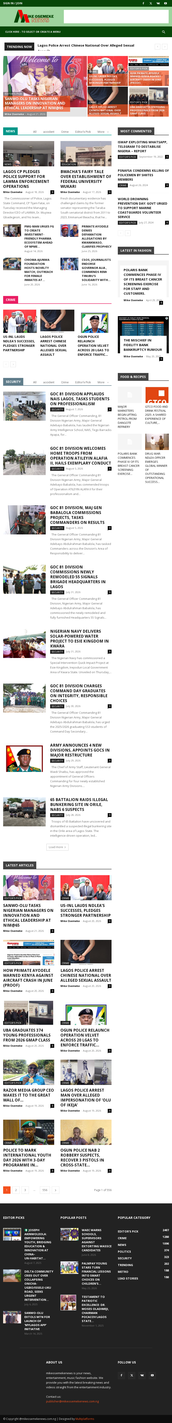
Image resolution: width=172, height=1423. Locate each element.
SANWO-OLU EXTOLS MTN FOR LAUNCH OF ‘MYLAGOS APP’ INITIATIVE (37, 1321)
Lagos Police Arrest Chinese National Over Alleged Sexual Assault (53, 345)
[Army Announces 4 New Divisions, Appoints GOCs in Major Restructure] (24, 757)
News (7, 164)
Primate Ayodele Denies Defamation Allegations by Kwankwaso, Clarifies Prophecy (97, 236)
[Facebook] (143, 3)
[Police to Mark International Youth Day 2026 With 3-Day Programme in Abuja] (28, 1132)
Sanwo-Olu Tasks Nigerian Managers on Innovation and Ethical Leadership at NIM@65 (28, 915)
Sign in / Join (12, 3)
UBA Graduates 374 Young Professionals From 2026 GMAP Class (27, 1035)
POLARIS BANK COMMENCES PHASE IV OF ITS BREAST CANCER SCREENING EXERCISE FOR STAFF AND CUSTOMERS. (143, 282)
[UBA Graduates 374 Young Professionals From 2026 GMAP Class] (28, 1012)
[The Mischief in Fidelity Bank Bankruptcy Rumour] (143, 334)
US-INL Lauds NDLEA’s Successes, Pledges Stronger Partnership (19, 343)
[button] (163, 32)
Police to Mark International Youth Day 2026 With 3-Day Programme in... (27, 1158)
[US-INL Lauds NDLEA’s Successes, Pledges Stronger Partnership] (108, 71)
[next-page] (13, 364)
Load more (56, 847)
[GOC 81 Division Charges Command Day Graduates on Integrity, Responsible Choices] (24, 698)
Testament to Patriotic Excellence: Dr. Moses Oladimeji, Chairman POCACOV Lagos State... (95, 1309)
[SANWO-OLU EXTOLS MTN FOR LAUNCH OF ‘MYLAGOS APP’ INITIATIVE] (12, 1317)
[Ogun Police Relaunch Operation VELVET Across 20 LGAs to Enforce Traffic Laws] (95, 321)
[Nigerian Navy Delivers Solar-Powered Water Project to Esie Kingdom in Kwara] (24, 643)
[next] (165, 46)
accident (48, 131)
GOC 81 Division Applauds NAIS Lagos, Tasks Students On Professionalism (80, 398)
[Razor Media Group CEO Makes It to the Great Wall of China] (28, 1072)
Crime (93, 71)
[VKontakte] (158, 3)
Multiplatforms (84, 1419)
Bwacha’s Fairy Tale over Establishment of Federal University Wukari (85, 179)
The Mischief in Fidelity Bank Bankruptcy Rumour (143, 345)
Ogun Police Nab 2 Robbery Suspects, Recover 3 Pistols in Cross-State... (82, 1158)
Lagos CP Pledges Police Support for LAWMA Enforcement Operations (26, 179)
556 (45, 1190)
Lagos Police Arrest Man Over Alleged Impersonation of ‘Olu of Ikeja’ (85, 1098)
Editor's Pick (13, 93)
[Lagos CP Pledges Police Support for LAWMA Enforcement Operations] (28, 153)
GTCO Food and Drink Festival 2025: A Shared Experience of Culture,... (156, 415)
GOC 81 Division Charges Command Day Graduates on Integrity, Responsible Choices (79, 693)
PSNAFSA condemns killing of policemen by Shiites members (143, 175)
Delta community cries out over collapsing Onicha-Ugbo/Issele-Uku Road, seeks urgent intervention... (38, 1285)
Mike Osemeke (14, 114)
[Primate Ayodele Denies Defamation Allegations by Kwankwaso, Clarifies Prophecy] (69, 230)
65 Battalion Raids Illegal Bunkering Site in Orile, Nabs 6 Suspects (79, 804)
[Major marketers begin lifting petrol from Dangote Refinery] (130, 395)
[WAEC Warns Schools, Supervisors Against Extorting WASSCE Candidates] (69, 1234)
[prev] (157, 46)
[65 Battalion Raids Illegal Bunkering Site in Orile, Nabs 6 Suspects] (24, 812)
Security (57, 409)
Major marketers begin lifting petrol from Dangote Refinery (127, 417)
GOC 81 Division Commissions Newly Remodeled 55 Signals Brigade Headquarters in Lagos (78, 576)
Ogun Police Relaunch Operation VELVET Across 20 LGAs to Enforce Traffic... (93, 345)
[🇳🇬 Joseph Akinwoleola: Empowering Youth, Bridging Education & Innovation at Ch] (12, 1234)
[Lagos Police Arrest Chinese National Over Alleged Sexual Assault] (108, 102)
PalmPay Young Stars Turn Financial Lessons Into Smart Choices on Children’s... (96, 1273)
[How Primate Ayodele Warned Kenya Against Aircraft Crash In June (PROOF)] (149, 71)
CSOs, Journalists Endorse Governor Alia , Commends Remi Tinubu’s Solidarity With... (96, 270)
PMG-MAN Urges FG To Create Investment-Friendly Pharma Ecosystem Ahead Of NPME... (39, 236)
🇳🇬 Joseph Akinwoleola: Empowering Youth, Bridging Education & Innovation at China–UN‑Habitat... (37, 1244)
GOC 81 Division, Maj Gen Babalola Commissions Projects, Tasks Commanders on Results (77, 515)
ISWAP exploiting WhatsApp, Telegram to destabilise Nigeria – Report (142, 146)
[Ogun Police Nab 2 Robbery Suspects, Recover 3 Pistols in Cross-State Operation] (86, 1132)
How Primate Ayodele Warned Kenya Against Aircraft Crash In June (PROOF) (28, 978)
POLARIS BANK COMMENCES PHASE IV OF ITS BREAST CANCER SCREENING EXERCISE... (129, 464)
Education (69, 164)
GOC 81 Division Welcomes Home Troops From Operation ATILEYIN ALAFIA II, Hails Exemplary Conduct (80, 456)
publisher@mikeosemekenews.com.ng (72, 1401)
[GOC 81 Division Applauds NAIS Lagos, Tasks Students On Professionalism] (24, 406)
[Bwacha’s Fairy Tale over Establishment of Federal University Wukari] (86, 153)
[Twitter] (150, 3)
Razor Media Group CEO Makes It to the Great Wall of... (28, 1095)
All (35, 131)
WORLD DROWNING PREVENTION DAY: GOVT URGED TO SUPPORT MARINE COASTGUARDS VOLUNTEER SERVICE (142, 208)
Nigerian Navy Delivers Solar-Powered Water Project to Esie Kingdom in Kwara (79, 639)
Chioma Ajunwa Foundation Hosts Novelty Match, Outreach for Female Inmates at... (38, 270)
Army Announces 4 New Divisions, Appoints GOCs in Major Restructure (80, 750)
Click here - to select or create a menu (33, 31)
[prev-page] (6, 364)
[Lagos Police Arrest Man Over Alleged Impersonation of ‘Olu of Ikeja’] (86, 1072)
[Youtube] (165, 3)
